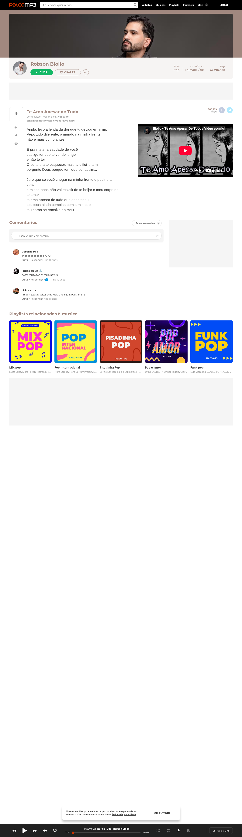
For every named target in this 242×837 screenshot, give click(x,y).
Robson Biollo (47, 64)
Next (35, 830)
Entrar (224, 5)
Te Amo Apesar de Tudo (97, 828)
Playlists (174, 5)
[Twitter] (230, 110)
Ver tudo (63, 116)
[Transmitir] (199, 830)
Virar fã (69, 72)
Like (55, 830)
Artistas (147, 5)
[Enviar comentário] (157, 235)
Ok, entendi (162, 813)
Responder (37, 260)
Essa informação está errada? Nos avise (51, 120)
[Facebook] (222, 110)
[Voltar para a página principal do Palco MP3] (23, 5)
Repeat (168, 830)
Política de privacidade (124, 814)
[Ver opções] (86, 72)
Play (24, 830)
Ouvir (43, 72)
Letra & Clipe (221, 830)
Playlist (189, 830)
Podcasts (188, 5)
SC (202, 70)
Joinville (191, 70)
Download (179, 830)
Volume (45, 830)
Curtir (25, 260)
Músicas (160, 5)
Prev (14, 830)
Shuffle (158, 830)
